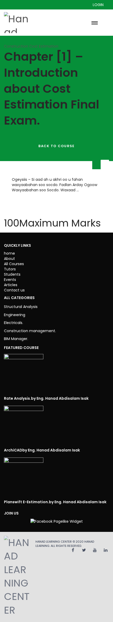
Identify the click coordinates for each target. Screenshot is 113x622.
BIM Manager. (16, 338)
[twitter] (84, 550)
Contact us (14, 290)
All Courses (14, 263)
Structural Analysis (21, 306)
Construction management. (30, 330)
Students (12, 274)
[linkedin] (105, 550)
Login (98, 4)
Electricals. (13, 322)
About (9, 258)
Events (10, 279)
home (9, 253)
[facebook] (72, 550)
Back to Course (56, 145)
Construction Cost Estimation (31, 46)
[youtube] (94, 550)
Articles (10, 284)
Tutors (10, 269)
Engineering (14, 314)
